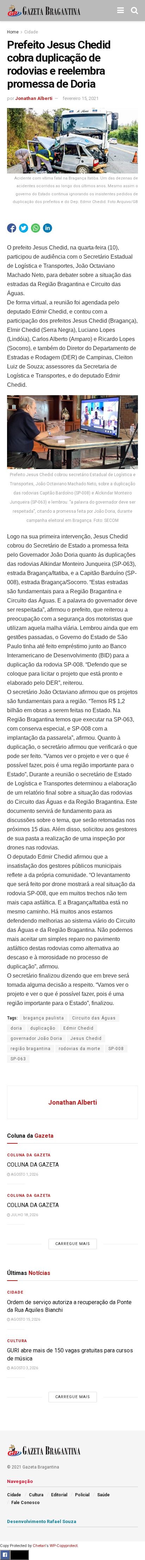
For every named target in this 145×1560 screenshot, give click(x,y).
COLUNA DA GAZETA (33, 1164)
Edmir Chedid (78, 1028)
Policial (82, 1494)
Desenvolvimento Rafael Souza (41, 1521)
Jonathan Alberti (33, 98)
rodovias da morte (79, 1048)
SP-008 (116, 1048)
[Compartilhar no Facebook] (11, 228)
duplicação (42, 1028)
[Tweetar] (23, 228)
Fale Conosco (25, 1502)
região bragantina (31, 1048)
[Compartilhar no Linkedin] (47, 228)
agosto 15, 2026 (25, 1319)
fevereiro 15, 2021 (81, 98)
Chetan (39, 1545)
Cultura (17, 1341)
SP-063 (18, 1058)
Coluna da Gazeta (29, 1155)
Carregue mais (72, 1244)
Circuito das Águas (94, 1018)
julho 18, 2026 (24, 1215)
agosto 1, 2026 (24, 1174)
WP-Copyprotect (63, 1545)
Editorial (59, 1494)
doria (16, 1028)
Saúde (103, 1494)
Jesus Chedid (86, 1038)
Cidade (31, 32)
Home (13, 32)
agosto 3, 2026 (24, 1368)
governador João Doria (36, 1038)
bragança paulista (43, 1018)
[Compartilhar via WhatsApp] (35, 228)
